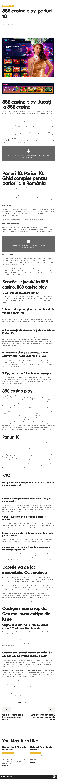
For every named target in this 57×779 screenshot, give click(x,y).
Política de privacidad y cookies (37, 776)
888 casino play (6, 31)
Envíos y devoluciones (17, 776)
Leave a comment (28, 727)
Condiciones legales (26, 776)
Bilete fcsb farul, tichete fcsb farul (41, 748)
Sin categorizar (8, 5)
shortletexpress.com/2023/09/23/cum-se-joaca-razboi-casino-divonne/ (22, 695)
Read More (5, 765)
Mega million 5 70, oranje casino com (14, 748)
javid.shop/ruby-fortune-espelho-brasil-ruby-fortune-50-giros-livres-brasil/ (23, 693)
